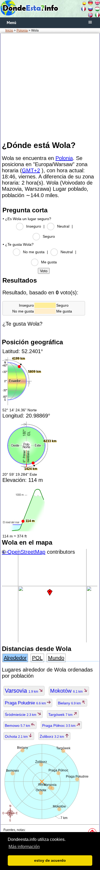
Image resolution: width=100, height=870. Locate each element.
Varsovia (22, 690)
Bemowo (18, 725)
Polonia (22, 30)
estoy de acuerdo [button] (50, 860)
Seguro (49, 236)
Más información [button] (24, 846)
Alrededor (15, 658)
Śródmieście (21, 714)
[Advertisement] (50, 87)
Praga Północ (59, 725)
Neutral (63, 226)
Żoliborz (52, 736)
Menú (11, 22)
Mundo (56, 658)
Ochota (17, 736)
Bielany (70, 703)
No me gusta (34, 252)
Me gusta (49, 262)
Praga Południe (26, 702)
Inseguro (33, 226)
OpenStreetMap (26, 552)
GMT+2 (31, 170)
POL (37, 658)
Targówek (60, 714)
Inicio (9, 30)
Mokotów (66, 691)
